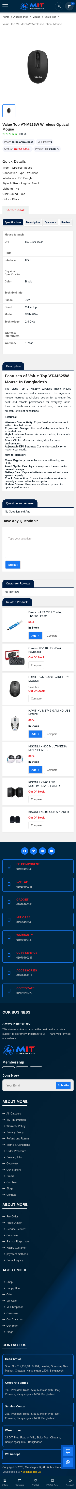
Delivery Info (13, 1157)
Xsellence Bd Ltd (31, 1471)
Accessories (20, 16)
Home (5, 16)
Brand (10, 1176)
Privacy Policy (15, 1132)
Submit (12, 564)
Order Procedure (16, 1151)
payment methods (17, 1254)
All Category (13, 1113)
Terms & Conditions (18, 1144)
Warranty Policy (16, 1126)
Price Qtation (14, 1222)
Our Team (12, 1182)
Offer (9, 1294)
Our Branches (14, 1319)
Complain (12, 1235)
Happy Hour (13, 1288)
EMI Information (16, 1119)
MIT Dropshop (14, 1306)
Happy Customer (16, 1247)
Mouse (36, 16)
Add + (34, 637)
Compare (51, 637)
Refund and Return (17, 1138)
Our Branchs (13, 1169)
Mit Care (11, 1300)
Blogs (9, 1188)
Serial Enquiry (14, 1260)
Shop (9, 1282)
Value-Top (50, 16)
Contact (11, 1194)
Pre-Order (12, 1216)
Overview (12, 1163)
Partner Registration (18, 1241)
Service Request (16, 1229)
